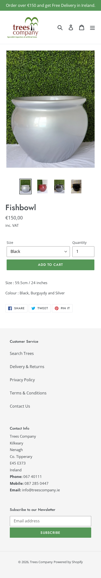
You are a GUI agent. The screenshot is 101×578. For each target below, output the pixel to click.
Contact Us (20, 406)
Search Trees (22, 353)
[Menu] (92, 27)
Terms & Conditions (28, 393)
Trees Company (41, 562)
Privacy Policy (22, 379)
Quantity (79, 242)
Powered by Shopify (68, 562)
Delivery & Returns (27, 366)
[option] (25, 186)
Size (10, 242)
